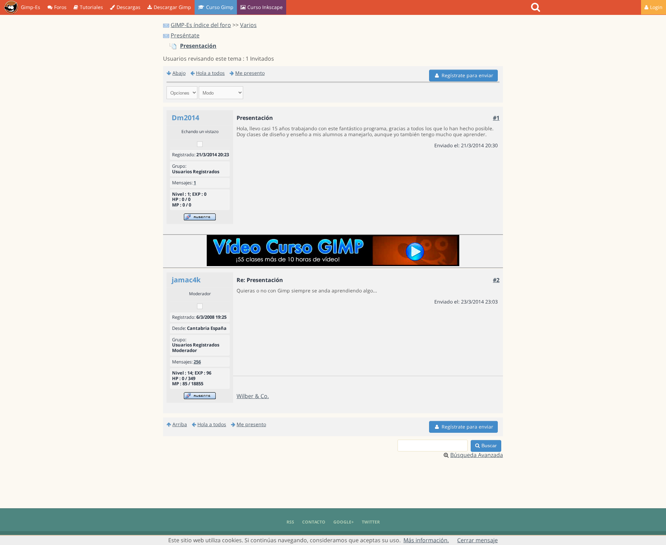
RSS (290, 522)
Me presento (250, 73)
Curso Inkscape (265, 7)
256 (197, 362)
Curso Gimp (219, 7)
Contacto (313, 522)
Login (656, 7)
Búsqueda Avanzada (476, 455)
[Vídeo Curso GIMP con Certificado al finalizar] (333, 264)
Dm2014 (185, 117)
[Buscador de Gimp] (536, 7)
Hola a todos (210, 73)
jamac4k (186, 279)
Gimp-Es (30, 7)
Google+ (343, 522)
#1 (496, 118)
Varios (248, 25)
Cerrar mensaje (477, 540)
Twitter (371, 522)
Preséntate (185, 35)
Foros (60, 7)
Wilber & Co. (253, 396)
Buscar (489, 445)
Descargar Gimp (172, 7)
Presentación (198, 46)
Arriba (179, 424)
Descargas (128, 7)
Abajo (179, 73)
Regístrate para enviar (467, 75)
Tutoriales (91, 7)
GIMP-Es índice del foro (201, 25)
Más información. (426, 540)
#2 (496, 280)
